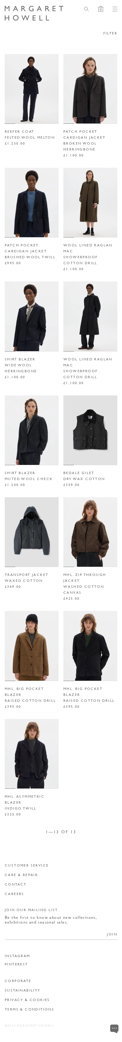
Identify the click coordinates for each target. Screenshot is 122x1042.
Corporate (18, 980)
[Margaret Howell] (34, 13)
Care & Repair (21, 874)
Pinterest (16, 964)
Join (112, 934)
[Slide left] (11, 88)
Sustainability (23, 990)
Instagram (17, 956)
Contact (16, 884)
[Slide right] (52, 88)
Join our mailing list (31, 910)
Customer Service (27, 865)
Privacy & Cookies (27, 999)
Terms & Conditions (29, 1009)
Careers (14, 893)
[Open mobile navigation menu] (112, 9)
